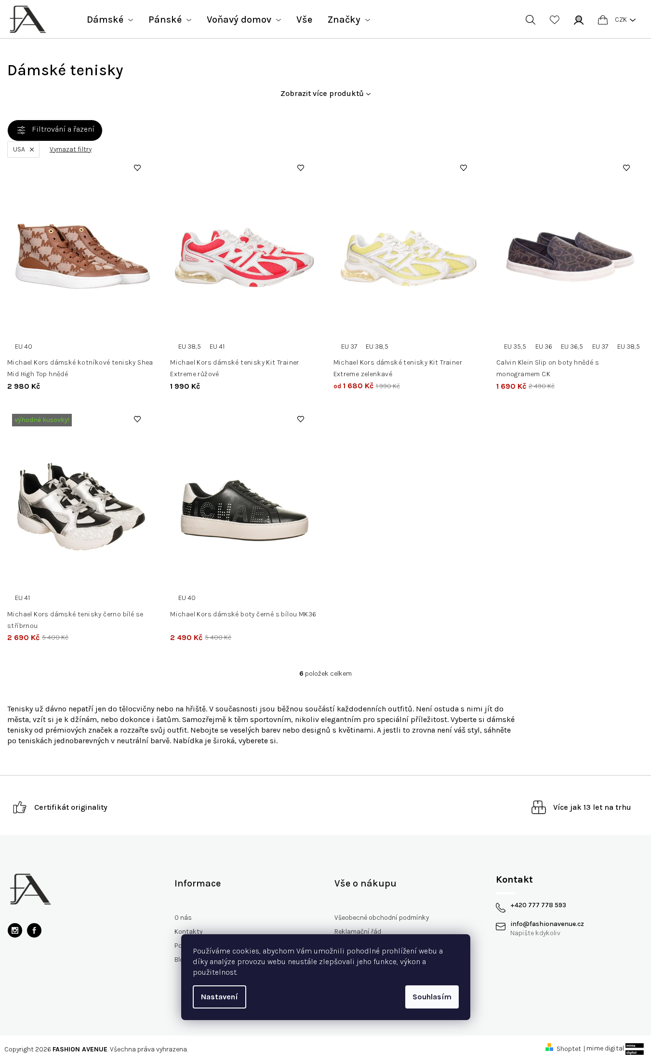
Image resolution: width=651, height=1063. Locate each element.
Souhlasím (432, 996)
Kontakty (188, 931)
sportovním (270, 719)
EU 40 (23, 346)
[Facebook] (34, 930)
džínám (83, 719)
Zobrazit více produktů (322, 93)
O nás (183, 917)
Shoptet (569, 1049)
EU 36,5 (572, 346)
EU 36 (543, 346)
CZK (621, 19)
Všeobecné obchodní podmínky (381, 917)
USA (19, 149)
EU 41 (217, 346)
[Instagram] (15, 930)
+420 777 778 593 (538, 905)
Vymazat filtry (71, 149)
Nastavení (219, 996)
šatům (167, 719)
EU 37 (349, 346)
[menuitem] (110, 19)
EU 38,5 (189, 346)
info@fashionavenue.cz (547, 924)
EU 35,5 (515, 346)
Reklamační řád (357, 931)
